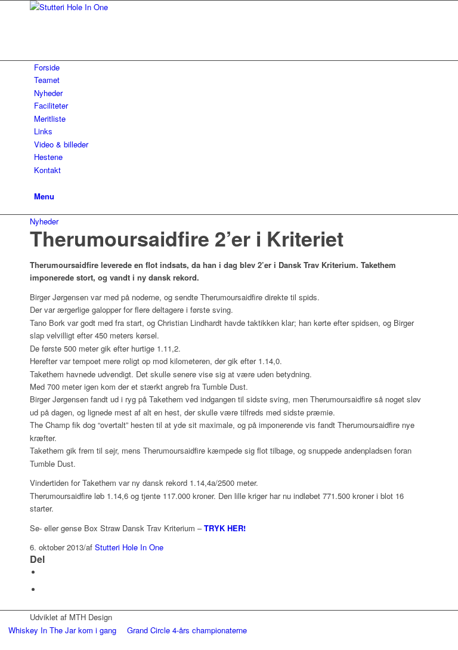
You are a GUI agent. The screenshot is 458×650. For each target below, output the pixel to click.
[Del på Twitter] (45, 589)
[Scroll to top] (3, 643)
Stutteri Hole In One (129, 547)
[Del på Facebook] (45, 572)
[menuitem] (231, 67)
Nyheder (44, 221)
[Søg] (37, 182)
